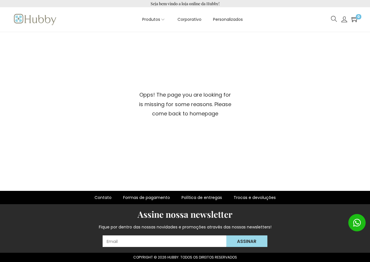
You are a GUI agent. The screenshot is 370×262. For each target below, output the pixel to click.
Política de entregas (202, 197)
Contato (103, 197)
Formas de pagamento (146, 197)
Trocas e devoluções (255, 197)
